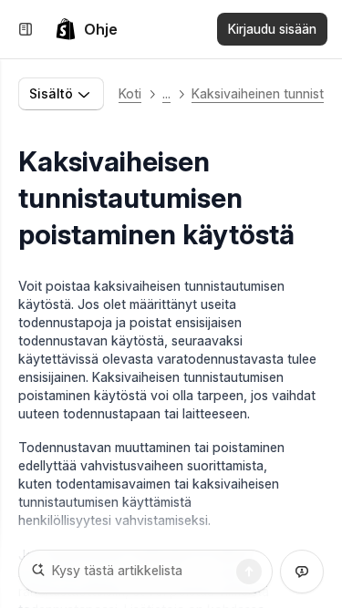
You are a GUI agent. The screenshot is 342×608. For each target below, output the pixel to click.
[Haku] (249, 571)
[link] (86, 29)
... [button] (166, 93)
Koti (130, 93)
